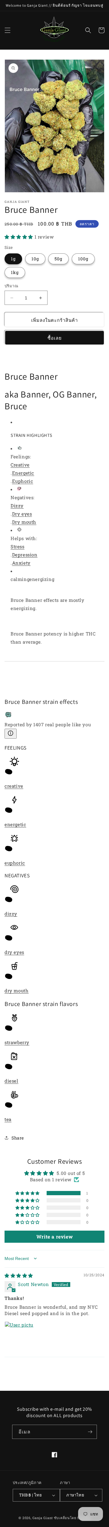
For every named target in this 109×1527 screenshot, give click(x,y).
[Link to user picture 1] (19, 1336)
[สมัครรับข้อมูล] (90, 1432)
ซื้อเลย (55, 338)
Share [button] (18, 1138)
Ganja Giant (42, 1517)
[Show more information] (11, 734)
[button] (7, 30)
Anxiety (21, 563)
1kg (15, 272)
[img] (19, 1275)
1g (13, 259)
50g (58, 259)
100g (83, 259)
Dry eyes (22, 514)
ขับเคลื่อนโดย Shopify (72, 1517)
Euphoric (22, 481)
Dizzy (17, 506)
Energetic (23, 473)
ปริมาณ (11, 286)
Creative (20, 465)
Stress (18, 546)
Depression (25, 555)
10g (35, 259)
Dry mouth (24, 522)
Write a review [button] (54, 1236)
